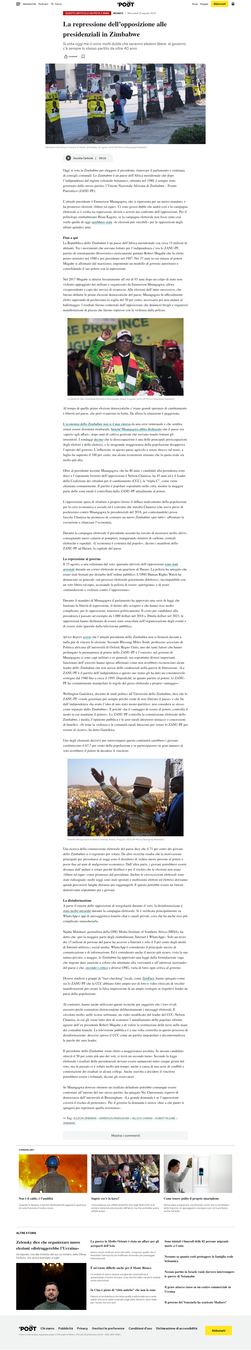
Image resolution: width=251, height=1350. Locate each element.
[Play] (68, 158)
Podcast (43, 3)
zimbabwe (69, 1123)
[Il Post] (125, 4)
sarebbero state (102, 222)
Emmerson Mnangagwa (114, 1118)
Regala (204, 3)
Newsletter (29, 3)
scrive (87, 636)
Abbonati (220, 4)
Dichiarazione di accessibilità (176, 1328)
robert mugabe (165, 1118)
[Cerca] (52, 4)
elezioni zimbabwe (85, 1118)
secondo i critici (97, 967)
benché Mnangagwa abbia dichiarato (136, 429)
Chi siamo (47, 1328)
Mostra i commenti (125, 1135)
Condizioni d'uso (140, 1328)
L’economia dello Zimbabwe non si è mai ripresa (97, 424)
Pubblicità (65, 1328)
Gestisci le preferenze (108, 1328)
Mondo (118, 13)
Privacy (82, 1328)
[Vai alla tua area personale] (233, 4)
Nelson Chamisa (142, 1118)
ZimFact (148, 978)
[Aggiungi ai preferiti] (83, 56)
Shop (195, 3)
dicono (98, 439)
